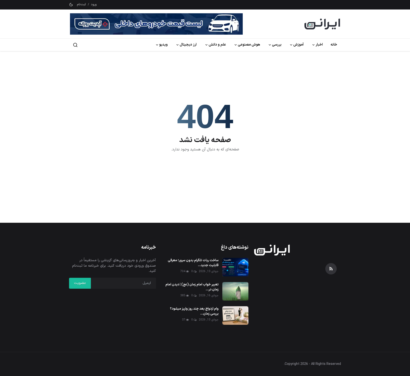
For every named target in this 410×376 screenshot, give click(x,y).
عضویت (80, 283)
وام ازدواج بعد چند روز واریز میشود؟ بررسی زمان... (194, 311)
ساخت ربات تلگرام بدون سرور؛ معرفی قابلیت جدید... (193, 263)
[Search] (75, 45)
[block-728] (156, 24)
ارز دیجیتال (188, 44)
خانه (334, 44)
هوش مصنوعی (249, 44)
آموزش (298, 44)
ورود (94, 4)
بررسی (276, 44)
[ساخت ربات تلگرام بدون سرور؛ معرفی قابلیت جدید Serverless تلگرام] (235, 267)
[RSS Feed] (331, 268)
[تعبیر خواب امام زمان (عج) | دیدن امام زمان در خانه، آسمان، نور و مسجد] (235, 291)
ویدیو (163, 44)
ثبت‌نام (81, 4)
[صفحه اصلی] (322, 24)
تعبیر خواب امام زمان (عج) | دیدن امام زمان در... (192, 287)
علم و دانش (217, 44)
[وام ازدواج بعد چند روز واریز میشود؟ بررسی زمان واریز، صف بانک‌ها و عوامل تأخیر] (235, 315)
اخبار (319, 44)
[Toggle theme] (71, 5)
